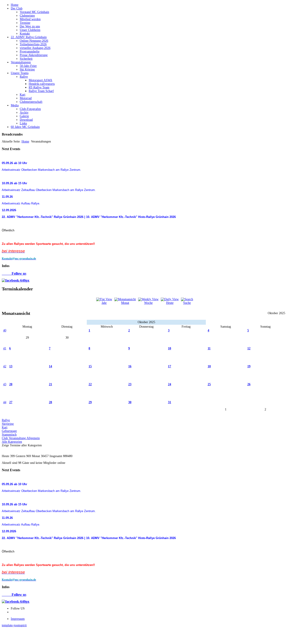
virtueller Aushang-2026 (35, 48)
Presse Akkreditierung (34, 55)
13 (10, 366)
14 (50, 366)
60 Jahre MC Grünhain (25, 127)
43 (4, 384)
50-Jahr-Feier (28, 66)
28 (50, 402)
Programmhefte (29, 51)
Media (15, 105)
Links (23, 123)
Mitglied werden (30, 19)
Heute (170, 303)
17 (169, 366)
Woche (148, 303)
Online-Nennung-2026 (34, 40)
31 (169, 402)
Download (26, 119)
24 (169, 384)
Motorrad (26, 98)
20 (10, 384)
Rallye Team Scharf (41, 91)
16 (129, 366)
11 (209, 348)
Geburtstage (9, 431)
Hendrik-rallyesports (42, 83)
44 (4, 402)
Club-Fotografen (30, 109)
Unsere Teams (19, 73)
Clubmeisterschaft (31, 101)
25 (209, 384)
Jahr (104, 303)
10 (169, 348)
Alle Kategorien (12, 441)
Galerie (24, 116)
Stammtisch (9, 434)
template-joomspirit (14, 625)
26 (248, 384)
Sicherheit (26, 58)
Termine (25, 22)
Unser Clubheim (30, 30)
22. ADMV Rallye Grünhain (29, 37)
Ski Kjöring (27, 69)
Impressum (18, 618)
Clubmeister (27, 15)
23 (129, 384)
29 (90, 402)
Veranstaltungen (21, 62)
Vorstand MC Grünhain (34, 12)
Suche (187, 303)
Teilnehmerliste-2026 (33, 44)
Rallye (24, 76)
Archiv (24, 112)
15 (90, 366)
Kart (22, 94)
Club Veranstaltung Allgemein (21, 438)
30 (129, 402)
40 (4, 330)
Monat (125, 303)
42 (4, 366)
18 (209, 366)
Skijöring (8, 423)
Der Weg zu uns (30, 26)
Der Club (16, 8)
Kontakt (25, 33)
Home (14, 5)
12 (248, 348)
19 (248, 366)
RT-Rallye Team (39, 87)
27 (10, 402)
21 (50, 384)
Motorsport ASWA (40, 80)
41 (4, 348)
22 (90, 384)
